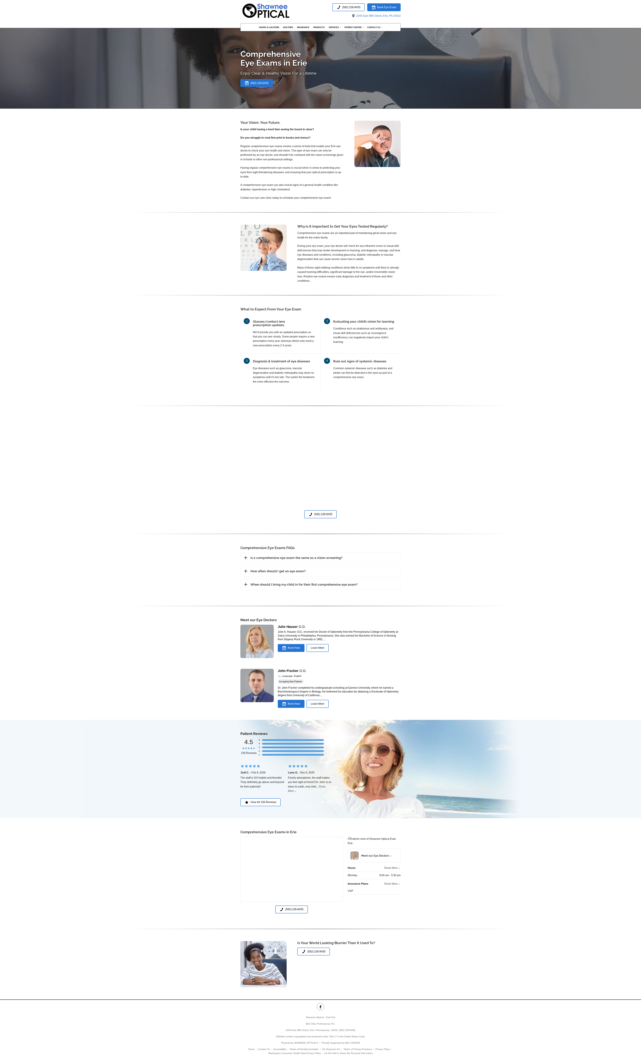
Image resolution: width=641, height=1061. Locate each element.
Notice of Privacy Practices (358, 1049)
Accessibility (279, 1049)
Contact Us (373, 27)
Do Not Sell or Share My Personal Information (349, 1053)
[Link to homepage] (273, 11)
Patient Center (353, 27)
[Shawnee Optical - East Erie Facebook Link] (320, 1006)
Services (334, 27)
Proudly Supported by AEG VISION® (341, 1042)
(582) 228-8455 (347, 1030)
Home (251, 1049)
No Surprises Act (331, 1049)
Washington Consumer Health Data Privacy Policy (294, 1053)
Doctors (288, 27)
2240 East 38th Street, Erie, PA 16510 (378, 15)
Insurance (303, 27)
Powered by (299, 1042)
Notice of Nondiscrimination (304, 1049)
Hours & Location (269, 27)
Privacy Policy (382, 1049)
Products (319, 27)
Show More (391, 867)
